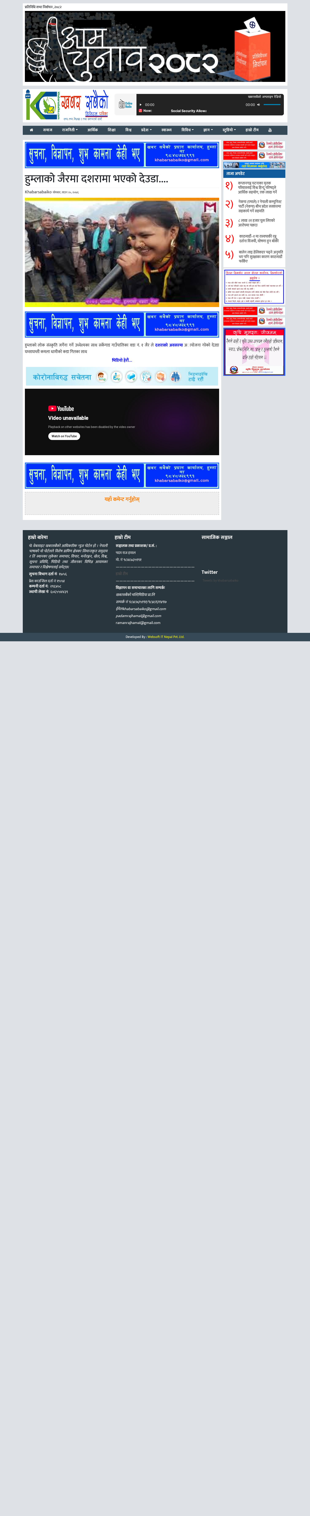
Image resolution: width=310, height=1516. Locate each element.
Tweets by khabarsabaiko (221, 580)
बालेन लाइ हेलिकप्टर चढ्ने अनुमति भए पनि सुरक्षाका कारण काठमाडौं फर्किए (261, 257)
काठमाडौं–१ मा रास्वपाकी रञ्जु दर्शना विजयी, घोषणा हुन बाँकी (259, 238)
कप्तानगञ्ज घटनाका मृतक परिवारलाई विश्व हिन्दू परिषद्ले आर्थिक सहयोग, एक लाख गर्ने (257, 188)
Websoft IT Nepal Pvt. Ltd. (166, 637)
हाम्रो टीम (122, 574)
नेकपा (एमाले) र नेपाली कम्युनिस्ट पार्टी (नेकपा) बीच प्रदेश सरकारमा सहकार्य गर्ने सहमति (260, 206)
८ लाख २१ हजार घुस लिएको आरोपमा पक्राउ (256, 223)
